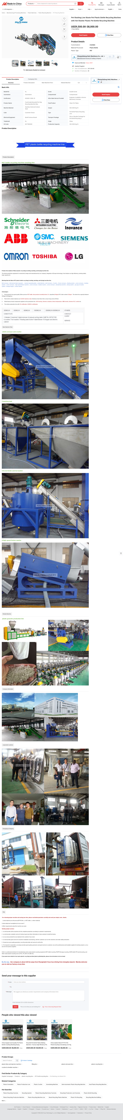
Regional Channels (82, 1107)
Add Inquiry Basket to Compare (35, 70)
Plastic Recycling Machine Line (36, 1097)
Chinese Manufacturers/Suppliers (40, 1107)
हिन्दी (86, 1109)
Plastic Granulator (8, 1084)
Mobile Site (100, 1107)
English (19, 1109)
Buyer (79, 9)
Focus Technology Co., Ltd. (49, 1113)
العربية (71, 1109)
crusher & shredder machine (9, 1067)
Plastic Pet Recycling (76, 1097)
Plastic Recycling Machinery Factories (45, 1093)
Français (38, 1109)
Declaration (80, 1113)
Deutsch (58, 1109)
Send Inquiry (83, 35)
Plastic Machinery (32, 12)
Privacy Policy (88, 1113)
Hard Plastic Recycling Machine (97, 1084)
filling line (34, 1064)
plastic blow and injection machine (11, 1064)
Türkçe (96, 1109)
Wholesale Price (64, 1107)
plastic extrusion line (67, 1064)
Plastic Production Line (23, 1084)
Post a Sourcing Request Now (52, 1007)
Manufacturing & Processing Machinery (16, 12)
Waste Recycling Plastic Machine (58, 1097)
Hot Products (17, 1107)
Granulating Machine (52, 1084)
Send (15, 1007)
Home (3, 12)
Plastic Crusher (38, 1084)
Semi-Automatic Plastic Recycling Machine (73, 1084)
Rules (120, 9)
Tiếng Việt (102, 1109)
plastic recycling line (96, 1064)
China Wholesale (54, 1107)
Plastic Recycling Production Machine (13, 1097)
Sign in (119, 5)
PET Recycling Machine (58, 12)
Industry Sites (73, 1107)
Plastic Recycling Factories (10, 1093)
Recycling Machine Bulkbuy (93, 1097)
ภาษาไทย (91, 1109)
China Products (26, 1107)
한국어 (76, 1109)
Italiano (52, 1109)
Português (31, 1109)
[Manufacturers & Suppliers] (11, 4)
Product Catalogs (27, 1060)
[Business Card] (118, 87)
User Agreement (71, 1113)
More (3, 1100)
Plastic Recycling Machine (44, 12)
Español (25, 1109)
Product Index (92, 1107)
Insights (107, 1107)
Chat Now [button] (110, 35)
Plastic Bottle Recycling (90, 1093)
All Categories (8, 9)
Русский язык (45, 1109)
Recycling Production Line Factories (70, 1093)
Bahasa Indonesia (111, 1109)
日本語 (81, 1109)
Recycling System (27, 1093)
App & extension (99, 9)
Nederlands (65, 1109)
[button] (82, 82)
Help (89, 9)
